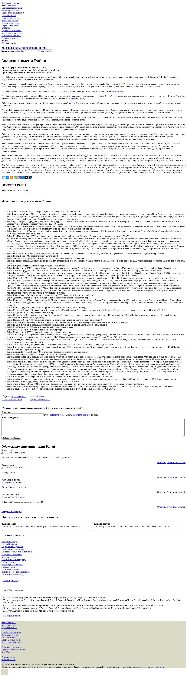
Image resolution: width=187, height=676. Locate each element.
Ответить (161, 462)
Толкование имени (10, 569)
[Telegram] (3, 177)
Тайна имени (8, 562)
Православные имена (11, 30)
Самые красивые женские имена (17, 552)
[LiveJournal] (30, 177)
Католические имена (11, 35)
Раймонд (110, 91)
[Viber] (19, 177)
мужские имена (18, 396)
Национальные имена (40, 399)
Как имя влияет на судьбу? (14, 559)
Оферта (5, 662)
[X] (26, 177)
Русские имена (9, 15)
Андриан (119, 91)
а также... (6, 28)
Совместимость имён (12, 399)
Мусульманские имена (12, 33)
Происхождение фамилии (14, 650)
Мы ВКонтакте (9, 652)
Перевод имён (8, 567)
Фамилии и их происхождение (16, 572)
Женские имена (9, 5)
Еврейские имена (10, 25)
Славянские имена (10, 18)
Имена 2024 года (9, 544)
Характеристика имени (12, 564)
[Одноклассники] (11, 177)
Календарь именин (10, 10)
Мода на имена (9, 557)
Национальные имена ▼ (13, 13)
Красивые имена (9, 627)
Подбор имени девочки (12, 546)
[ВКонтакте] (7, 177)
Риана (72, 98)
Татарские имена (10, 20)
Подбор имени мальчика (13, 549)
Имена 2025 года (9, 541)
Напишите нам (8, 659)
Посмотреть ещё (10, 580)
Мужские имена (11, 3)
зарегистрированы (81, 415)
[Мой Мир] (23, 177)
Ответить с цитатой (176, 462)
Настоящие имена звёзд (13, 574)
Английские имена (11, 23)
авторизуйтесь (56, 415)
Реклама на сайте (10, 657)
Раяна (108, 96)
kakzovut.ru (158, 667)
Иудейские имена (10, 38)
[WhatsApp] (15, 177)
